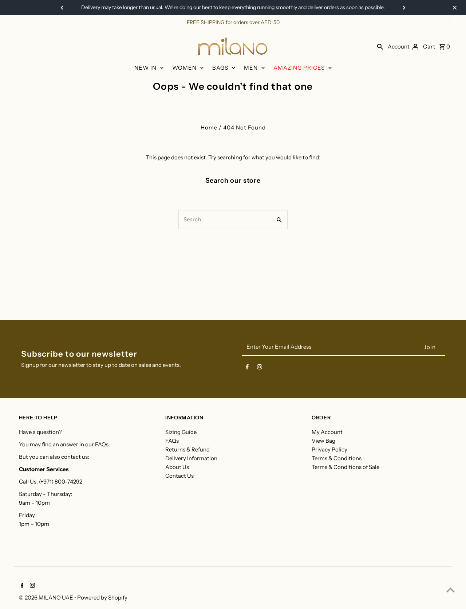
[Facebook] (247, 368)
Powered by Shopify (102, 597)
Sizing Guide (181, 431)
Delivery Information (191, 458)
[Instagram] (259, 368)
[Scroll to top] (450, 590)
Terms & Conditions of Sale (345, 466)
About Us (177, 466)
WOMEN (184, 67)
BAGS (220, 67)
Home (209, 127)
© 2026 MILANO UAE (46, 597)
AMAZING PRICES (299, 67)
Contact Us (179, 475)
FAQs (101, 444)
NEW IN (145, 67)
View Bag (323, 440)
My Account (327, 431)
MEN (251, 67)
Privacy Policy (329, 449)
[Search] (380, 46)
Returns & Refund (187, 449)
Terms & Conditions (337, 458)
